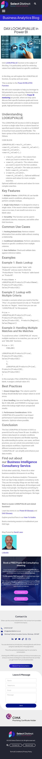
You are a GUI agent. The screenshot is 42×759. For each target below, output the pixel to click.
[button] (3, 11)
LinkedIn (5, 553)
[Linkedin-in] (12, 639)
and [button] (35, 511)
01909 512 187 (8, 628)
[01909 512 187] (2, 628)
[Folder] (30, 639)
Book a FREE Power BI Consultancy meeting (21, 564)
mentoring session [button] (15, 521)
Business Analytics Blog (21, 18)
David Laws (18, 532)
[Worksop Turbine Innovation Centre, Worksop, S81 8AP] (2, 635)
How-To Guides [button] (30, 517)
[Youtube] (19, 639)
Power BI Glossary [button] (27, 511)
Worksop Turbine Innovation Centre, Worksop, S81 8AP (21, 634)
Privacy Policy (27, 751)
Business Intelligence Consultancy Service (19, 464)
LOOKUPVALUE (12, 63)
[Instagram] (26, 639)
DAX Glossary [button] (7, 513)
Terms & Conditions (16, 751)
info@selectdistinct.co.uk (12, 631)
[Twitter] (16, 639)
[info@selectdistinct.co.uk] (2, 631)
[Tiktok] (23, 639)
